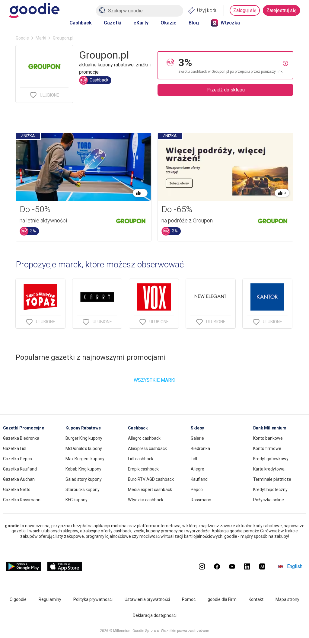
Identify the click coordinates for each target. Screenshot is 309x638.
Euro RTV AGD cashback (151, 479)
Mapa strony (287, 599)
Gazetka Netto (16, 489)
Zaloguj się (244, 10)
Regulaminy (50, 599)
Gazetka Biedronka (21, 438)
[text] (230, 65)
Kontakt (256, 599)
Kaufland (199, 479)
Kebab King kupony (83, 469)
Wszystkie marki (155, 380)
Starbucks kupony (82, 489)
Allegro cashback (144, 438)
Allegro (197, 469)
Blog (194, 23)
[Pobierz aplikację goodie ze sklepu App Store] (64, 570)
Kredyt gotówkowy (270, 458)
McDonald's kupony (83, 448)
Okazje (169, 23)
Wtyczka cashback (145, 499)
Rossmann (201, 499)
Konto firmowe (267, 448)
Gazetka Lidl (14, 448)
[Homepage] (34, 10)
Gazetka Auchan (19, 479)
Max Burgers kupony (84, 458)
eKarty (140, 23)
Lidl (194, 458)
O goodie (18, 599)
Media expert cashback (150, 489)
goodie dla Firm (222, 599)
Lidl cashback (140, 458)
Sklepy (197, 428)
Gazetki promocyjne (23, 428)
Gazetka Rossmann (21, 499)
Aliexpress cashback (147, 448)
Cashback (80, 23)
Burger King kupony (83, 438)
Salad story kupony (83, 479)
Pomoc (189, 599)
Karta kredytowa (269, 469)
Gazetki (112, 23)
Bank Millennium (269, 428)
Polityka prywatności (93, 599)
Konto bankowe (268, 438)
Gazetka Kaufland (20, 469)
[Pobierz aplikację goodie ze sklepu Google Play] (23, 570)
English (294, 566)
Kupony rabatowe (83, 428)
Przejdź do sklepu (225, 90)
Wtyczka (230, 23)
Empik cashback (143, 469)
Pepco (197, 489)
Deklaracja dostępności (155, 615)
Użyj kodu (207, 10)
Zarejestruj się (281, 10)
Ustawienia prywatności (147, 599)
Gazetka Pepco (17, 458)
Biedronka (200, 448)
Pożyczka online (268, 499)
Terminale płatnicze (272, 479)
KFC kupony (76, 499)
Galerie (197, 438)
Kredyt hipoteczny (270, 489)
